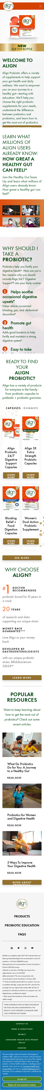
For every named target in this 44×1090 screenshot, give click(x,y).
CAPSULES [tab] (13, 408)
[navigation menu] (39, 5)
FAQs (22, 934)
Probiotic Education (22, 925)
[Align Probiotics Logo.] (22, 904)
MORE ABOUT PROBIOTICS (22, 882)
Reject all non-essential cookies (22, 1084)
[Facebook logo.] (12, 948)
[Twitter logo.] (19, 948)
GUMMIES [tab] (30, 408)
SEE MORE (22, 557)
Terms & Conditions (22, 1029)
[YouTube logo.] (32, 948)
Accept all (21, 1078)
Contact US (22, 1023)
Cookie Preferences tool (30, 1068)
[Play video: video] (11, 210)
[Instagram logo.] (25, 948)
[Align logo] (8, 6)
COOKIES (22, 1048)
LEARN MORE (22, 677)
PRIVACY (22, 1034)
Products (22, 916)
